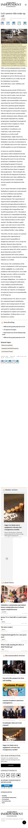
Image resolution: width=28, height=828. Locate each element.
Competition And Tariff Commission (10, 348)
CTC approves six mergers (10, 329)
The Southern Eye (6, 801)
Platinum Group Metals (7, 345)
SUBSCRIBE (10, 765)
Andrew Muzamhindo (6, 623)
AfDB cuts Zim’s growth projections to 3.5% (14, 326)
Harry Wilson (4, 641)
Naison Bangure (5, 650)
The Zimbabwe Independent (16, 18)
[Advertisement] (14, 426)
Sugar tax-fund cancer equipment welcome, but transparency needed (11, 747)
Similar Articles (11, 490)
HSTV (3, 803)
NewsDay (4, 795)
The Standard (5, 799)
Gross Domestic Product (7, 351)
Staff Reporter (5, 613)
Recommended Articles (15, 656)
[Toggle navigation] (26, 4)
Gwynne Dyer (5, 631)
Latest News (9, 583)
